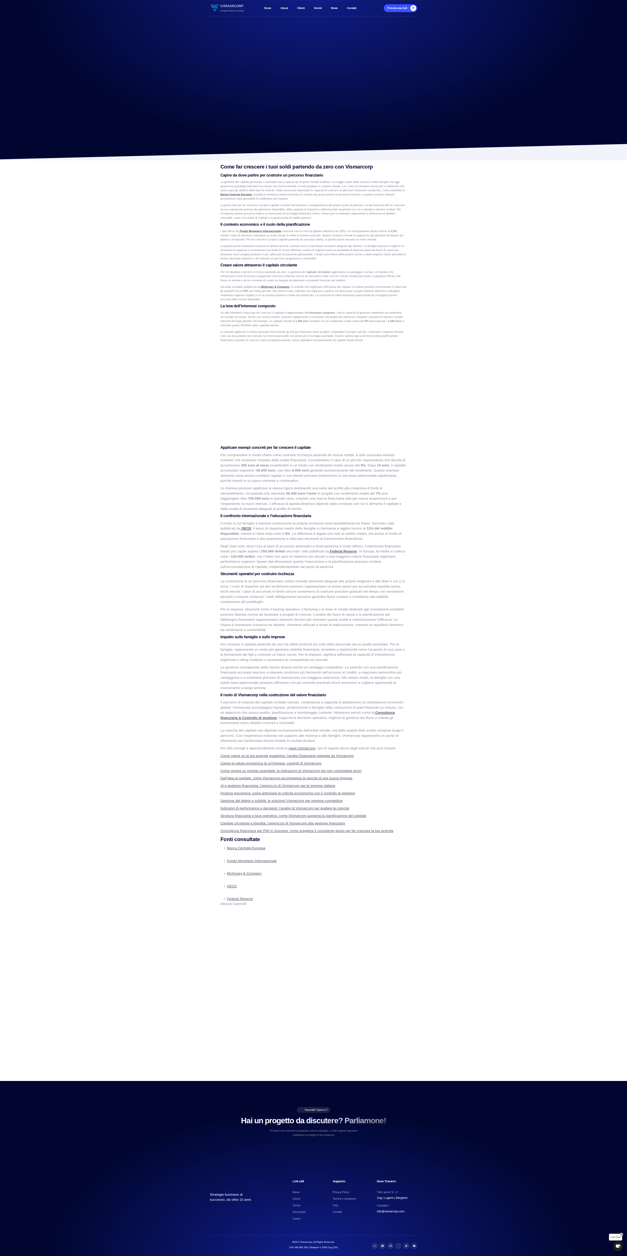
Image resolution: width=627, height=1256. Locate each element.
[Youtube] (414, 1246)
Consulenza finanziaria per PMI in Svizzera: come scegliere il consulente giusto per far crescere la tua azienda (306, 831)
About (284, 8)
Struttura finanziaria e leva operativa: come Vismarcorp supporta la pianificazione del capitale (293, 816)
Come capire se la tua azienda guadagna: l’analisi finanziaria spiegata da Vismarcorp (287, 756)
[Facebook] (383, 1246)
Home (267, 8)
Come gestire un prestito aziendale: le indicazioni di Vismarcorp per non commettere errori (291, 771)
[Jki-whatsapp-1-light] (375, 1246)
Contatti (351, 8)
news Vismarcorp (302, 748)
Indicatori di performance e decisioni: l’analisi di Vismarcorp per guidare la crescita (284, 808)
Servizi (318, 8)
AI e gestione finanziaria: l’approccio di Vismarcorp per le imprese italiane (277, 785)
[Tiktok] (406, 1246)
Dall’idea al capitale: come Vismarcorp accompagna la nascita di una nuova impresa (286, 778)
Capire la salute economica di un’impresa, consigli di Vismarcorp (271, 763)
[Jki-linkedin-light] (398, 1246)
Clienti (301, 8)
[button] (618, 1246)
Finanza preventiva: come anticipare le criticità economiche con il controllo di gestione (287, 793)
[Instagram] (390, 1246)
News (334, 8)
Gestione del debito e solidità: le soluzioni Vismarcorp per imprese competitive (281, 800)
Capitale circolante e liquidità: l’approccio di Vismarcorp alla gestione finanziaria (282, 823)
